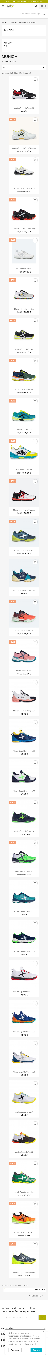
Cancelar (15, 1350)
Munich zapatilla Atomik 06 (24, 1192)
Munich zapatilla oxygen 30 (24, 751)
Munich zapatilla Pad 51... (24, 309)
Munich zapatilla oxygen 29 (24, 791)
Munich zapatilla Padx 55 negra (24, 228)
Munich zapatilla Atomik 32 (24, 550)
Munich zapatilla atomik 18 (24, 831)
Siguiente (40, 1289)
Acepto (36, 1350)
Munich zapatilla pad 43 (24, 429)
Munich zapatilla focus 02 (24, 108)
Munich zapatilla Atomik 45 (24, 188)
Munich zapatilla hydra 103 (24, 911)
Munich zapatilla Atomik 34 (24, 470)
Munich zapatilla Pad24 (24, 871)
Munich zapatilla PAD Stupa (24, 510)
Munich (9, 30)
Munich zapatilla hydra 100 (24, 951)
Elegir (24, 67)
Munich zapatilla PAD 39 (24, 630)
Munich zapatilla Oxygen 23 (24, 1072)
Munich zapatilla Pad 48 (24, 349)
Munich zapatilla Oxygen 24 (24, 1032)
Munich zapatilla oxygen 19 (24, 1272)
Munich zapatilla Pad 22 (24, 1152)
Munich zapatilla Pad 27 (24, 671)
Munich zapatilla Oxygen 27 (24, 711)
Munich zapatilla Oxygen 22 (24, 992)
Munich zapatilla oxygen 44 (24, 590)
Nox (5, 46)
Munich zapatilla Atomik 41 (24, 269)
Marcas (8, 43)
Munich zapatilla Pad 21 (24, 1112)
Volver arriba (36, 1295)
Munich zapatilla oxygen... (24, 1232)
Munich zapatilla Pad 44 (24, 389)
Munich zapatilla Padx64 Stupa (24, 148)
